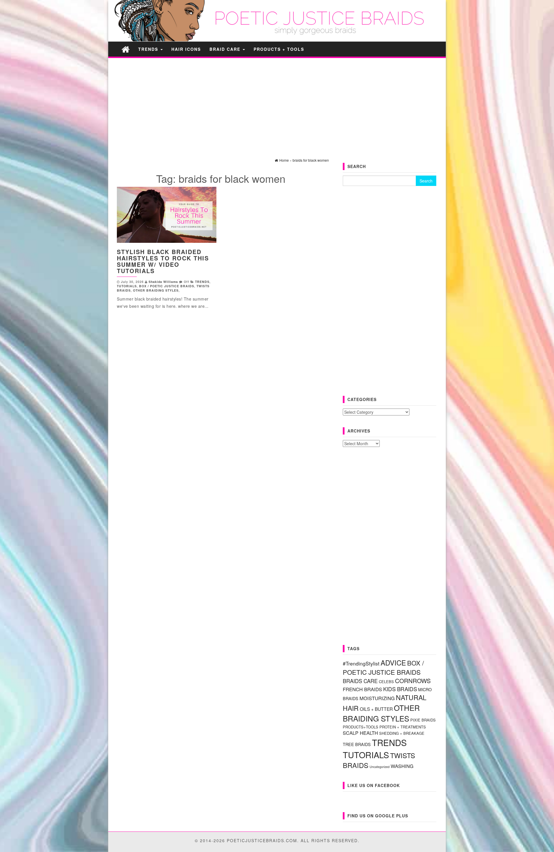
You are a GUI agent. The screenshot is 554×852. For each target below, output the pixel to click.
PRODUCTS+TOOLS (360, 727)
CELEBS (386, 681)
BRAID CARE (225, 49)
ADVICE (393, 662)
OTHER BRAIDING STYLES (156, 290)
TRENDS (149, 49)
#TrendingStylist (361, 663)
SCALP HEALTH (360, 732)
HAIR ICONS (186, 49)
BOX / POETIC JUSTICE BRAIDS (166, 286)
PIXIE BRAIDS (423, 720)
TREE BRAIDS (357, 744)
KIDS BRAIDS (400, 689)
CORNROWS (413, 680)
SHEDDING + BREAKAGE (401, 733)
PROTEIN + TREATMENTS (402, 727)
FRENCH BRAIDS (362, 689)
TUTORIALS (127, 286)
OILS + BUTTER (376, 709)
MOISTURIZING (377, 698)
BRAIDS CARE (360, 681)
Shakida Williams (163, 281)
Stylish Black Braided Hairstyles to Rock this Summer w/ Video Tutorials (163, 261)
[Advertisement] (277, 102)
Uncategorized (380, 767)
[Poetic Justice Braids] (125, 49)
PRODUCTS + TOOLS (279, 49)
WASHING (402, 765)
